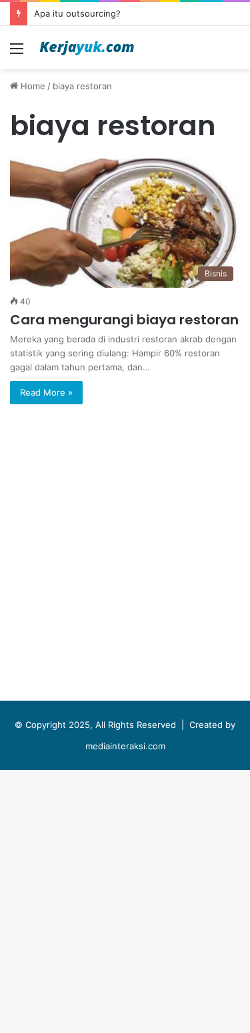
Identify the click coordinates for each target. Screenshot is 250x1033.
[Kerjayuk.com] (86, 47)
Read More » (46, 392)
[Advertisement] (125, 201)
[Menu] (16, 53)
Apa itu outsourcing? (77, 13)
